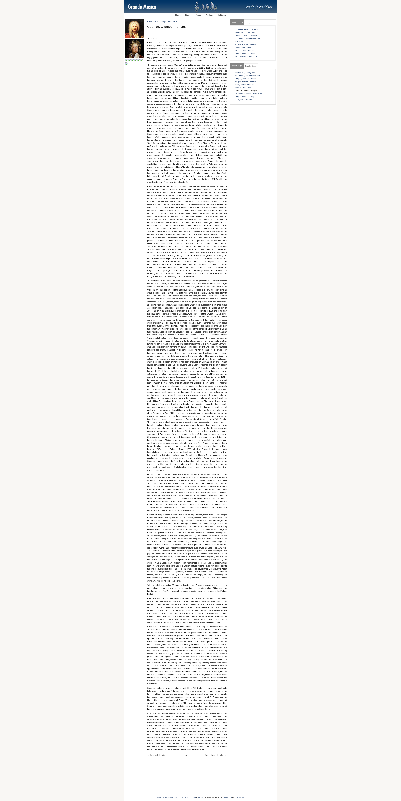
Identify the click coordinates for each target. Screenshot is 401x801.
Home (178, 15)
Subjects (222, 15)
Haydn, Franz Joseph (244, 47)
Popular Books (250, 66)
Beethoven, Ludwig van (245, 32)
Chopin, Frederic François (246, 35)
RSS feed (240, 797)
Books (188, 15)
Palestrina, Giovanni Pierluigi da (248, 94)
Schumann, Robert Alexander (247, 38)
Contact (193, 797)
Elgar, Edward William (244, 100)
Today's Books (251, 23)
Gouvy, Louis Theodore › (215, 755)
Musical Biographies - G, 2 (165, 22)
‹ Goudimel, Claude (156, 755)
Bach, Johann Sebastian (245, 50)
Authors (209, 15)
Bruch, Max (239, 41)
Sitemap (200, 797)
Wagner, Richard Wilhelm (245, 44)
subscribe (228, 797)
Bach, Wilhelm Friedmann (246, 56)
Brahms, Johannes (243, 88)
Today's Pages (237, 22)
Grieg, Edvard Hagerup (245, 53)
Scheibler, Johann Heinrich (246, 29)
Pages (198, 15)
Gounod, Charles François (246, 91)
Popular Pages (237, 66)
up (186, 755)
